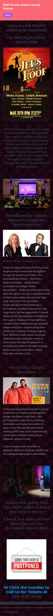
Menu (8, 15)
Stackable (14, 612)
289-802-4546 (26, 596)
